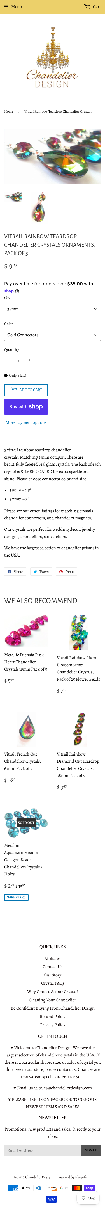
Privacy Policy (52, 1025)
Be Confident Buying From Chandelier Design (53, 1008)
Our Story (52, 975)
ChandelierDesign (38, 1177)
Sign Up (91, 1150)
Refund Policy (52, 1017)
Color (8, 323)
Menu (16, 7)
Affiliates (52, 958)
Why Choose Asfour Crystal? (52, 992)
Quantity (11, 349)
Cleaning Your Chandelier (52, 1000)
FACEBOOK (62, 1099)
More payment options (26, 422)
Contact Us (52, 967)
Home (8, 111)
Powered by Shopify (72, 1177)
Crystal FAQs (52, 983)
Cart (96, 7)
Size (7, 298)
